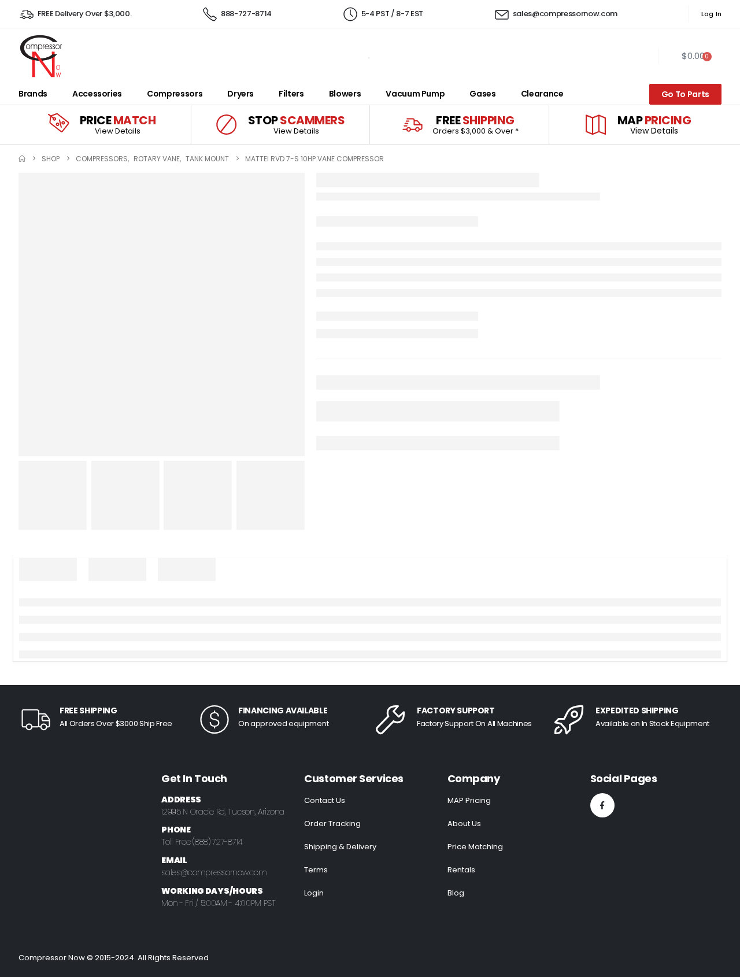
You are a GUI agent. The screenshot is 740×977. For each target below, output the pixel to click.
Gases (482, 93)
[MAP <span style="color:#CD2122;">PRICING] (596, 124)
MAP (654, 120)
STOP (296, 120)
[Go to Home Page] (21, 158)
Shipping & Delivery (340, 846)
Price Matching (475, 846)
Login (314, 892)
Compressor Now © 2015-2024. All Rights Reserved (113, 957)
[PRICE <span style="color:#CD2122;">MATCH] (58, 124)
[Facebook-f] (602, 805)
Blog (455, 892)
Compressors (174, 93)
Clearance (542, 93)
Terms (316, 869)
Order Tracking (332, 823)
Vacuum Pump (415, 93)
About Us (464, 823)
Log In (711, 13)
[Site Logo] (40, 56)
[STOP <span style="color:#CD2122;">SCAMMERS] (226, 124)
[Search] (353, 56)
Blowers (345, 93)
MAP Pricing (469, 800)
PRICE (118, 120)
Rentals (461, 869)
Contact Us (324, 800)
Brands (32, 93)
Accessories (97, 93)
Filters (291, 93)
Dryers (240, 93)
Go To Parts (685, 94)
